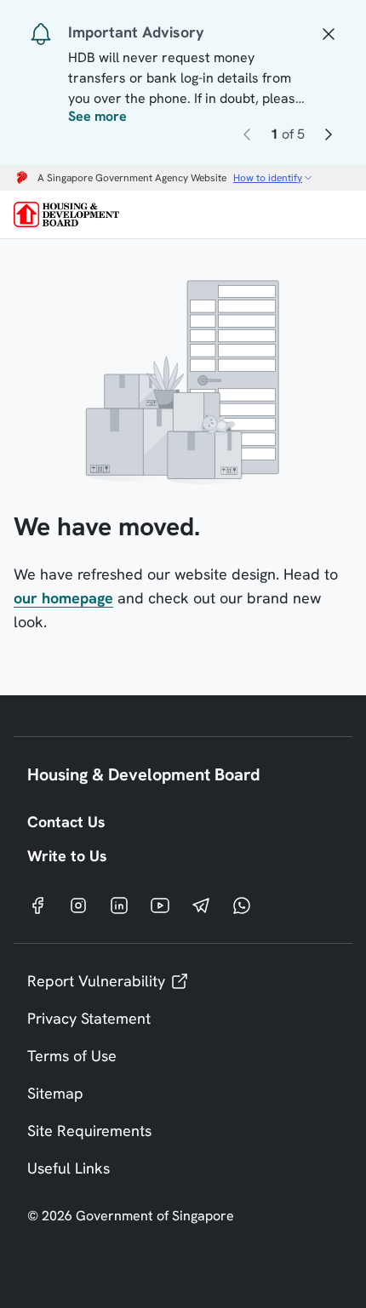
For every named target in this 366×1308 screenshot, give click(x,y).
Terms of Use (72, 1055)
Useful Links (68, 1168)
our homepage (63, 598)
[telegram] (201, 905)
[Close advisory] (328, 32)
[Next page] (328, 137)
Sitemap (55, 1093)
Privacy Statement (89, 1018)
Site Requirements (89, 1130)
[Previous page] (247, 137)
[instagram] (78, 905)
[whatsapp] (242, 905)
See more (97, 116)
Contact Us (66, 821)
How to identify (267, 178)
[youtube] (160, 905)
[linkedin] (119, 905)
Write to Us (67, 855)
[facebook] (37, 905)
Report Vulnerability (96, 981)
